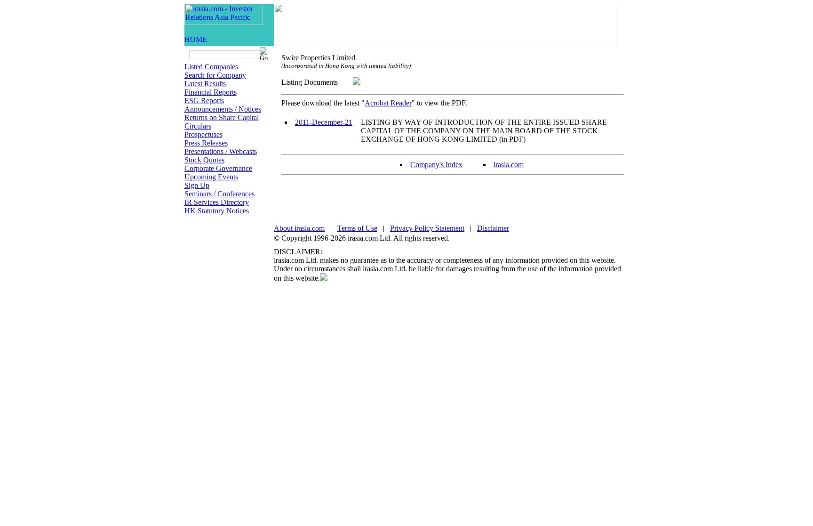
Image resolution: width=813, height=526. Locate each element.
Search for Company (215, 75)
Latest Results (205, 84)
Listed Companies (211, 67)
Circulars (197, 126)
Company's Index (436, 165)
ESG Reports (204, 101)
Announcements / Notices (222, 109)
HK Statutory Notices (216, 211)
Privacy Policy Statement (427, 228)
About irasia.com (299, 228)
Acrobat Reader (388, 103)
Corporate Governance (218, 168)
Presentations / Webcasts (220, 151)
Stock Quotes (204, 160)
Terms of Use (357, 228)
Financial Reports (210, 92)
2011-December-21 (323, 122)
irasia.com (509, 165)
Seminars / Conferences (219, 194)
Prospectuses (203, 134)
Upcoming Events (211, 177)
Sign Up (196, 185)
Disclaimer (493, 228)
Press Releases (206, 143)
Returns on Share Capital (221, 117)
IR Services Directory (216, 202)
